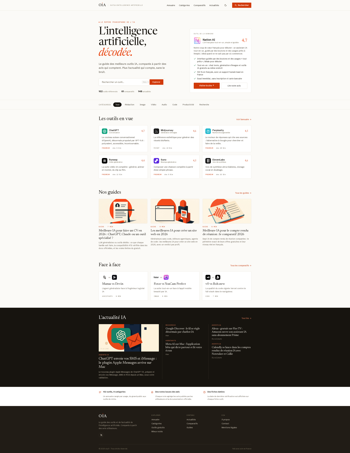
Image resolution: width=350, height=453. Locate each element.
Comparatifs (199, 5)
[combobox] (121, 82)
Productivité (188, 104)
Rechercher (243, 5)
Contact (225, 423)
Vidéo (153, 104)
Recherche (204, 104)
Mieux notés (157, 431)
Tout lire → (246, 318)
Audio (164, 104)
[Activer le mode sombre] (225, 5)
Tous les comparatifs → (240, 265)
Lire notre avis (234, 85)
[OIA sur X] (101, 435)
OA (102, 5)
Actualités (214, 5)
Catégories (184, 5)
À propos (226, 419)
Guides (190, 427)
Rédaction (129, 104)
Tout (117, 104)
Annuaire (171, 5)
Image (142, 104)
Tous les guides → (243, 193)
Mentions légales (229, 427)
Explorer (156, 82)
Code (174, 104)
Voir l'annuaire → (243, 119)
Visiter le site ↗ (206, 85)
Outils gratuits (158, 427)
